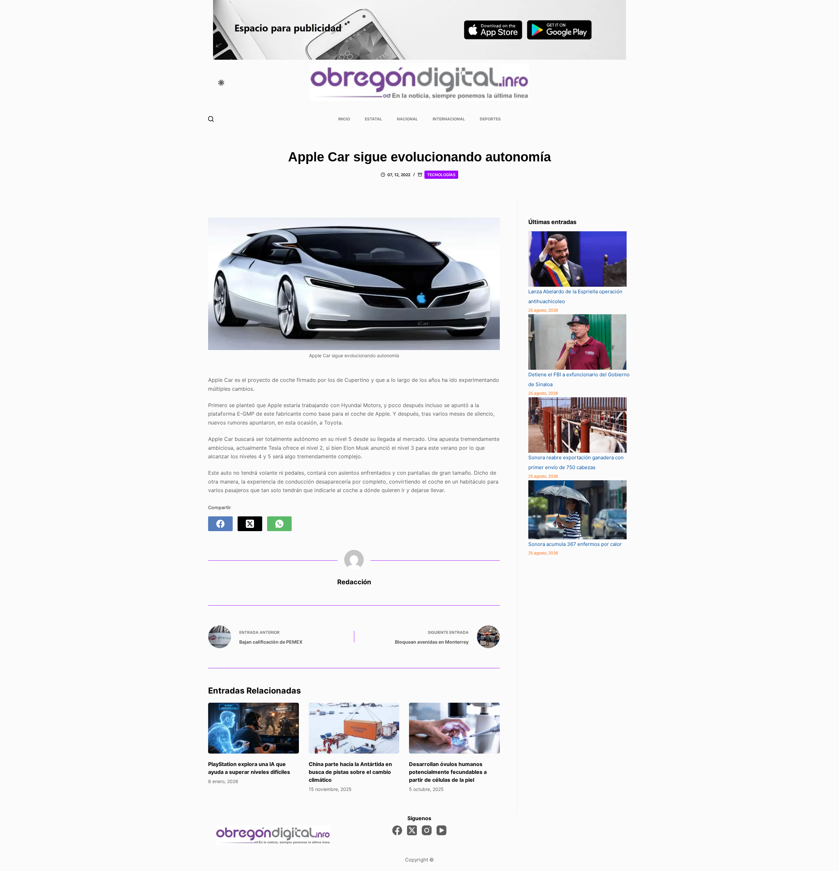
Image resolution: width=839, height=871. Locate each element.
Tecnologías (441, 174)
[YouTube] (441, 830)
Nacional (407, 118)
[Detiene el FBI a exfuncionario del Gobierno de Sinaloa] (577, 342)
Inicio (344, 118)
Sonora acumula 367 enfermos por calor (575, 544)
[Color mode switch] (221, 82)
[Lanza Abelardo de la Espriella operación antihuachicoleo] (577, 259)
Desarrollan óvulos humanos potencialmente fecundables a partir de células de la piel (448, 772)
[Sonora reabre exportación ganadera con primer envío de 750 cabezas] (577, 424)
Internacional (449, 118)
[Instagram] (427, 830)
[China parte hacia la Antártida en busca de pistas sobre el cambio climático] (354, 728)
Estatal (373, 118)
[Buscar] (211, 119)
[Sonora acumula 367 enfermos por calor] (577, 509)
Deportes (490, 118)
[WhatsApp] (279, 523)
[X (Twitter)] (250, 523)
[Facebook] (220, 523)
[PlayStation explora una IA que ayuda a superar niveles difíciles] (253, 728)
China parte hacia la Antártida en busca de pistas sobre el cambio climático (350, 772)
